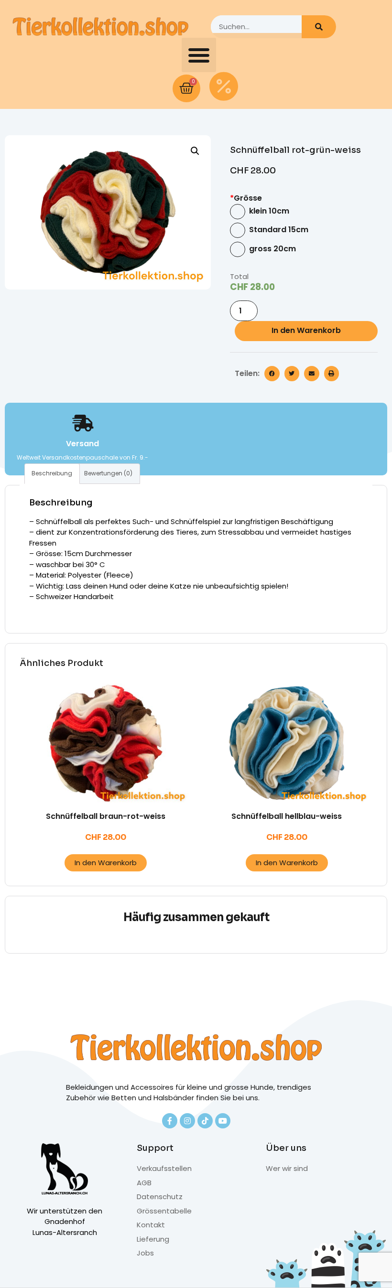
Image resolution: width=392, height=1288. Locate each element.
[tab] (52, 473)
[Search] (319, 26)
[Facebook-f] (169, 1120)
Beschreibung (52, 473)
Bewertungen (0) (108, 473)
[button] (199, 55)
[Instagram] (187, 1120)
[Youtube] (222, 1120)
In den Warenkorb (306, 330)
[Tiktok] (205, 1120)
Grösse (246, 198)
